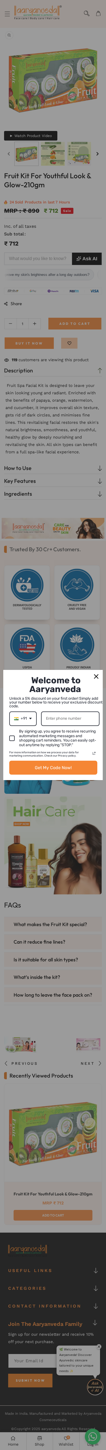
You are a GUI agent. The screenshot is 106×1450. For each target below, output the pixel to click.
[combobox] (23, 718)
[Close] (96, 676)
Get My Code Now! (53, 767)
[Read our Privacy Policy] (94, 753)
